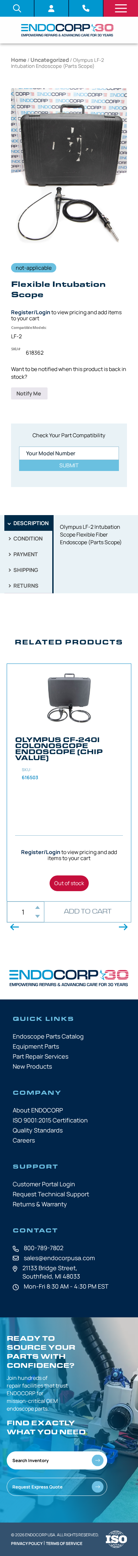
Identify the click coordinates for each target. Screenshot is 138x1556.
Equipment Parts (36, 1046)
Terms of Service (64, 1543)
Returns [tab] (25, 585)
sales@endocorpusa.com (59, 1258)
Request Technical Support (51, 1194)
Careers (24, 1140)
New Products (32, 1066)
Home (18, 60)
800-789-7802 (43, 1248)
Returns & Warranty (40, 1204)
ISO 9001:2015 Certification (50, 1120)
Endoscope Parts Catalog (48, 1036)
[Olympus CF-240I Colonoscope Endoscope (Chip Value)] (69, 782)
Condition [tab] (27, 538)
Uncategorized (49, 60)
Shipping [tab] (25, 570)
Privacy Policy (27, 1543)
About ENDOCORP (38, 1110)
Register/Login (30, 312)
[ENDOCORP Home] (67, 30)
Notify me (29, 393)
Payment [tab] (25, 554)
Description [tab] (30, 523)
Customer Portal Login (44, 1184)
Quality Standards (38, 1130)
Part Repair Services (40, 1056)
